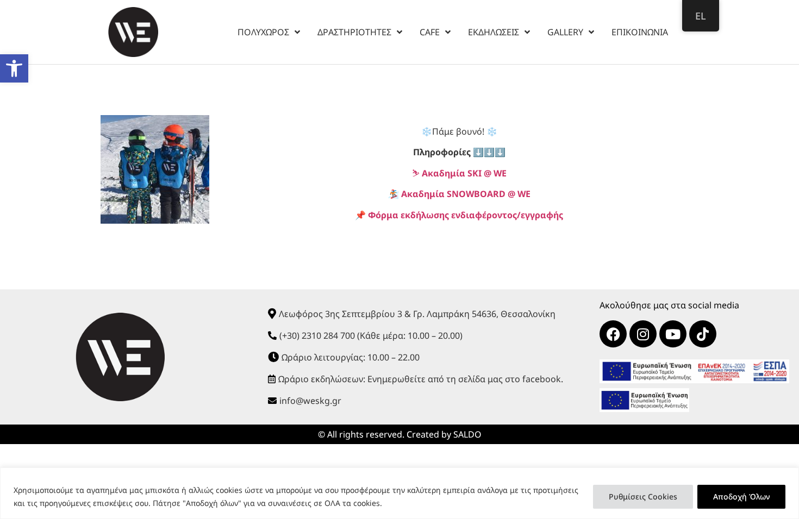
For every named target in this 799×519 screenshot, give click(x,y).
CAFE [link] (430, 32)
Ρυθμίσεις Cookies (643, 496)
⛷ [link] (459, 173)
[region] (399, 493)
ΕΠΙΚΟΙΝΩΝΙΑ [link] (639, 32)
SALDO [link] (467, 434)
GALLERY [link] (565, 32)
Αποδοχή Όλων (741, 496)
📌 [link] (459, 215)
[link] (14, 68)
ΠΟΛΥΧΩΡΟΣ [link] (263, 32)
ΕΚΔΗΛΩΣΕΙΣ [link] (493, 32)
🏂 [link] (459, 194)
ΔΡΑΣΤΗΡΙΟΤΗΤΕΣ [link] (354, 32)
